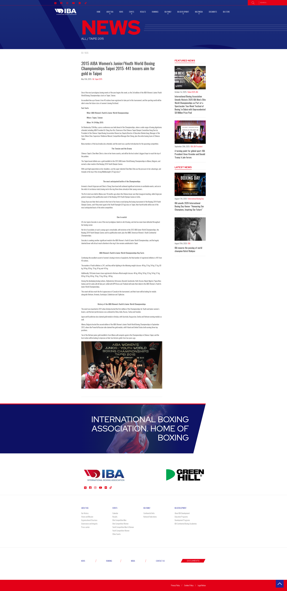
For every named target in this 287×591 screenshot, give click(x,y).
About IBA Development (182, 513)
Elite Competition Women (120, 523)
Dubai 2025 (191, 92)
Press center (85, 527)
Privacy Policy (175, 585)
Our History (84, 513)
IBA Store (226, 11)
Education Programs (181, 516)
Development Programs (182, 520)
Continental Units (149, 513)
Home (98, 11)
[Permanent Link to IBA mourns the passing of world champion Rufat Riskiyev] (190, 229)
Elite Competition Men (119, 520)
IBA (197, 92)
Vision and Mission (87, 516)
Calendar (115, 513)
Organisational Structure (89, 520)
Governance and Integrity (89, 523)
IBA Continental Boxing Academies (186, 523)
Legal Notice (202, 585)
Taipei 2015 (98, 79)
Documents (213, 11)
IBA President (198, 146)
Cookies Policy (188, 585)
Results (143, 11)
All (93, 79)
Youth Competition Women (120, 530)
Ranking (109, 560)
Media (133, 560)
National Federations (150, 516)
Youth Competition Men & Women (123, 527)
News (121, 11)
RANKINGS (155, 11)
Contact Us (160, 560)
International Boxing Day (196, 198)
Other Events (116, 534)
